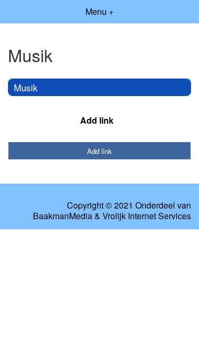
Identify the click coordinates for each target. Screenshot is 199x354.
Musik (26, 87)
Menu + (99, 11)
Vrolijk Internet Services (146, 216)
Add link (97, 120)
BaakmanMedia (62, 216)
